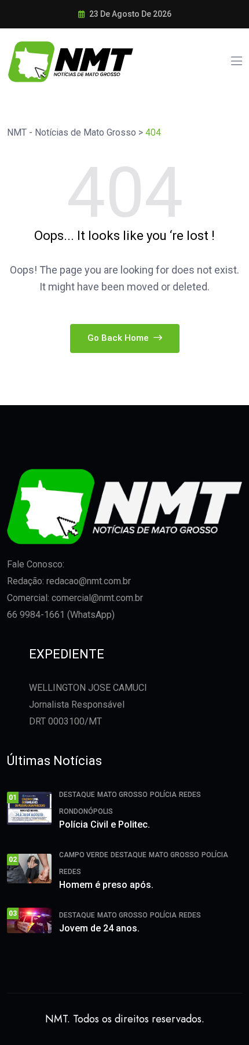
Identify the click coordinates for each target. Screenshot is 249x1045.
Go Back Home (119, 338)
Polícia (163, 794)
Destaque (77, 794)
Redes (190, 794)
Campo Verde (83, 854)
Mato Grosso (122, 794)
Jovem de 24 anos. (99, 928)
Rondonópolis (86, 811)
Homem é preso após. (106, 884)
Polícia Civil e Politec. (104, 824)
